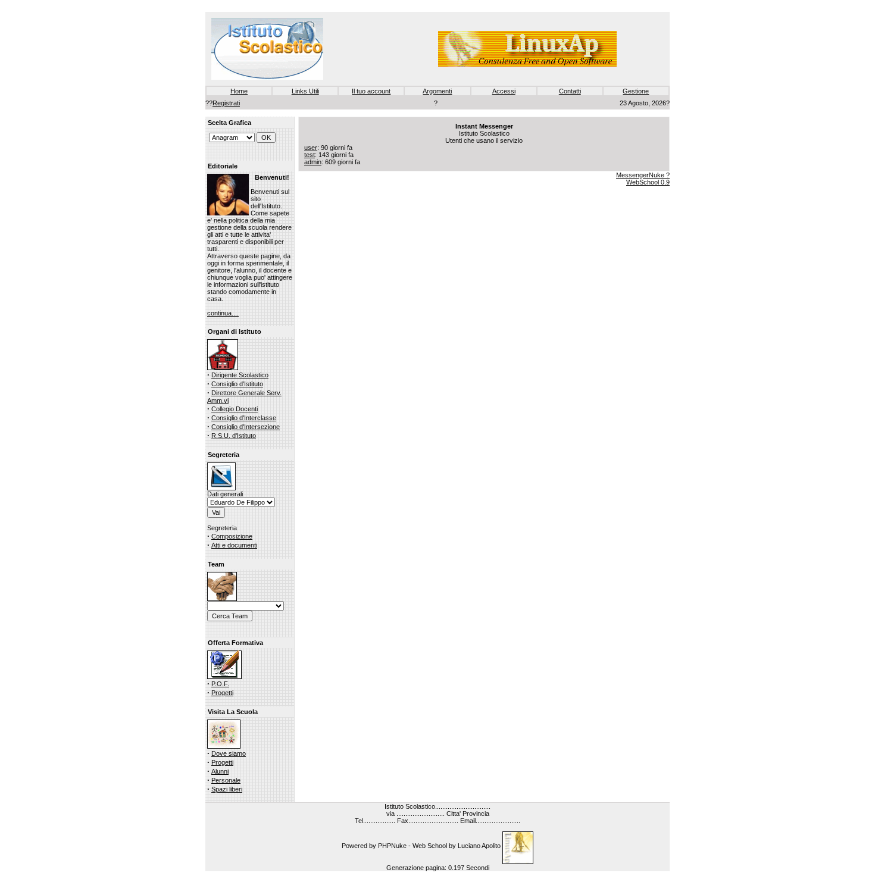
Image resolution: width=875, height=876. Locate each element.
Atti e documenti (234, 545)
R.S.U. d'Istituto (233, 435)
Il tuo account (371, 91)
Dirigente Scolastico (239, 374)
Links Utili (305, 91)
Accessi (503, 91)
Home (239, 91)
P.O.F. (220, 683)
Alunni (220, 771)
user (310, 147)
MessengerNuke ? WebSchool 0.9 (643, 178)
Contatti (570, 91)
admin (312, 161)
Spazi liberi (226, 789)
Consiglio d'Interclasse (243, 417)
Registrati (226, 103)
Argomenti (437, 91)
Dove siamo (228, 753)
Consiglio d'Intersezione (245, 426)
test (309, 154)
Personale (225, 780)
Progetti (222, 692)
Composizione (231, 536)
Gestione (636, 91)
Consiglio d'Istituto (237, 383)
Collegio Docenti (234, 408)
